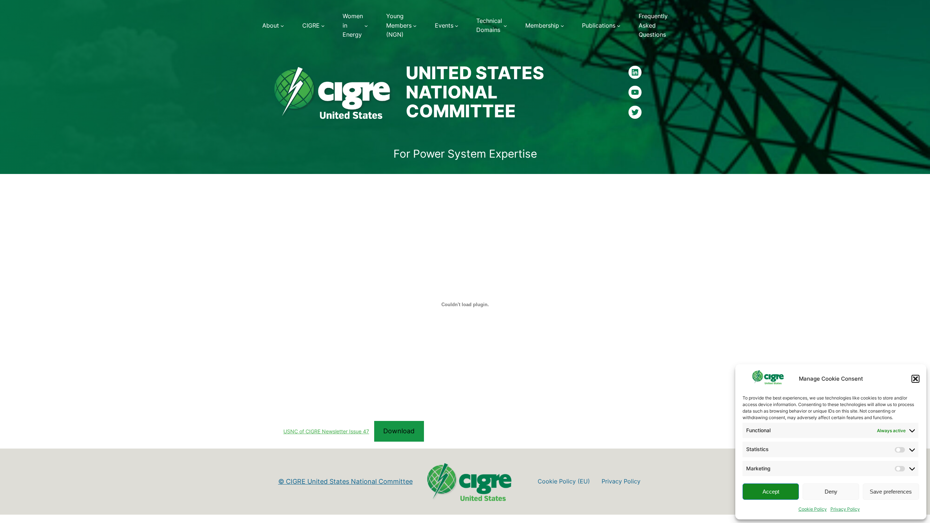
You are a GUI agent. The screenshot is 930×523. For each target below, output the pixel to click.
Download (399, 431)
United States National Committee (475, 92)
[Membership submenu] (562, 26)
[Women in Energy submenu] (366, 26)
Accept (771, 491)
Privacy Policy (845, 509)
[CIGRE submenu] (323, 26)
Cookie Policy (812, 509)
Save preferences (891, 491)
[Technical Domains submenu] (505, 26)
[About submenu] (282, 26)
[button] (915, 378)
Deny (831, 491)
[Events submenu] (456, 26)
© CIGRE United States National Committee (345, 481)
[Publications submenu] (618, 26)
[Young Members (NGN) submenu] (415, 26)
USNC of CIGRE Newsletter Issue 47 (326, 431)
